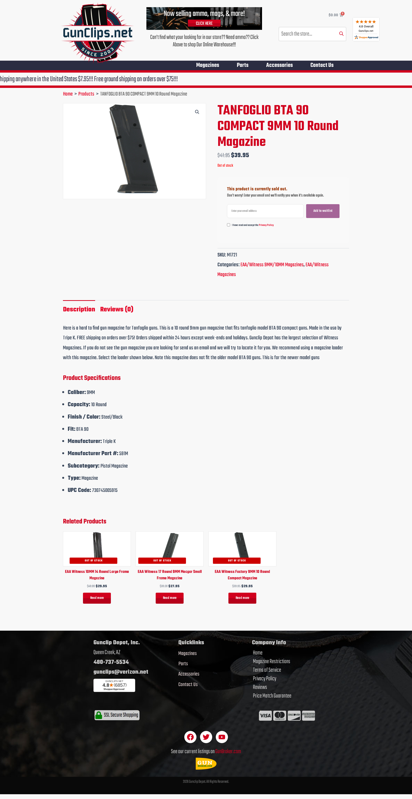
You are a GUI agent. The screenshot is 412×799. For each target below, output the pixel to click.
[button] (197, 112)
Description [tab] (79, 309)
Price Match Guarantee (272, 696)
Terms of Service (267, 670)
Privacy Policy (266, 225)
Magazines (207, 65)
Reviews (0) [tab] (116, 309)
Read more (97, 598)
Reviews (260, 687)
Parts (242, 65)
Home (258, 653)
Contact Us (322, 65)
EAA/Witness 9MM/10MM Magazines (272, 265)
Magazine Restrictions (271, 661)
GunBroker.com (228, 751)
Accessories (279, 65)
